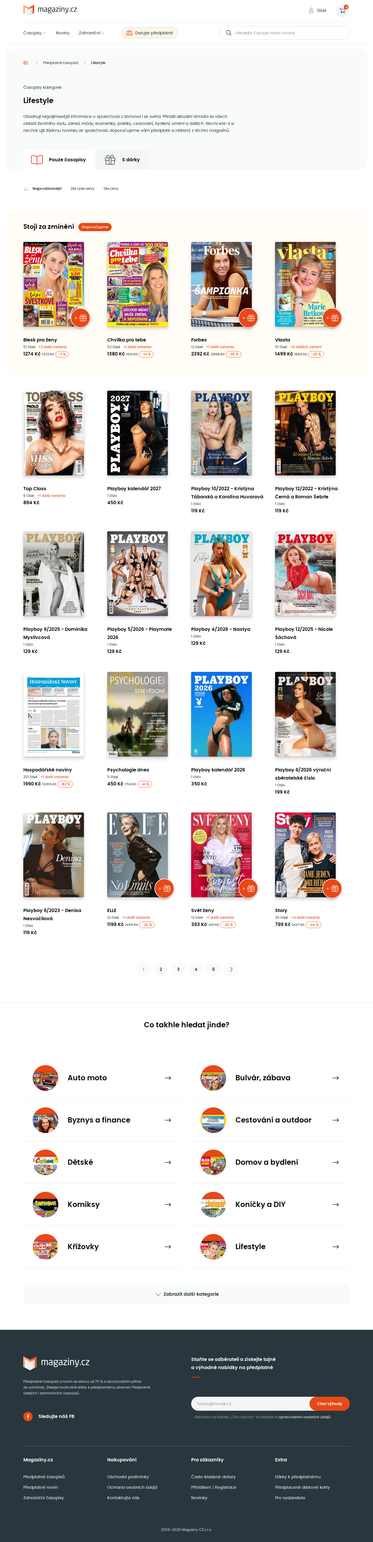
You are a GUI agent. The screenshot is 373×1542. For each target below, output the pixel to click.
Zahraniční (89, 33)
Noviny (63, 33)
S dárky (131, 159)
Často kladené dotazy (213, 1477)
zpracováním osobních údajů (304, 1416)
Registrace (225, 1487)
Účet (321, 10)
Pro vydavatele (290, 1498)
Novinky (199, 1498)
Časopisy (32, 33)
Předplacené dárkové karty (302, 1487)
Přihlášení (201, 1487)
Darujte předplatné (154, 33)
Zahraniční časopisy (43, 1498)
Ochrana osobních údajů (132, 1487)
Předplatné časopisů (60, 62)
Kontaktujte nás (123, 1498)
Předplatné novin (40, 1487)
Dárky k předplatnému (298, 1477)
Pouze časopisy (67, 159)
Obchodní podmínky (128, 1477)
